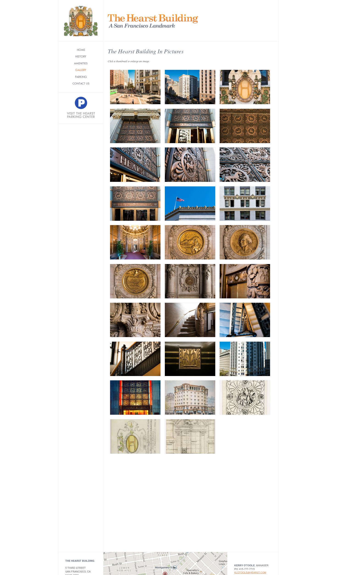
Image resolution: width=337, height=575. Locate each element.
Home (81, 50)
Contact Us (80, 83)
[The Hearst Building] (151, 20)
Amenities (81, 63)
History (80, 56)
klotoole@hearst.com (250, 572)
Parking (81, 77)
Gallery (80, 70)
